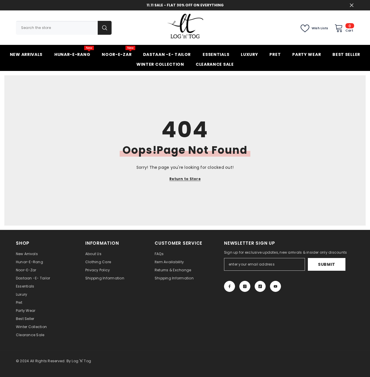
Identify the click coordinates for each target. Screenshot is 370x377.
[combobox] (57, 28)
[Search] (64, 28)
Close (351, 5)
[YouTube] (275, 286)
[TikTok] (260, 286)
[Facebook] (229, 286)
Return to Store (185, 178)
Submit (326, 264)
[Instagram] (244, 286)
